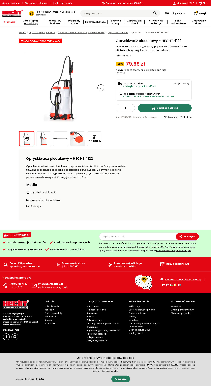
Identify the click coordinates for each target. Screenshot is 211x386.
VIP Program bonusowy (182, 309)
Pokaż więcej (122, 55)
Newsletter (176, 306)
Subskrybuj (189, 236)
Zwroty (90, 316)
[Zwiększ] (131, 108)
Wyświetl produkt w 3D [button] (44, 192)
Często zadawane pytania (142, 309)
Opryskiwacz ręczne (118, 32)
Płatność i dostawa (96, 309)
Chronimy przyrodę (180, 313)
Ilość (125, 108)
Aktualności (50, 316)
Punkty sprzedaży (62, 3)
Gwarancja (92, 327)
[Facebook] (6, 336)
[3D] (60, 88)
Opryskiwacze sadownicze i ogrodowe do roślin (81, 32)
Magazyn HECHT (185, 3)
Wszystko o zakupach (36, 3)
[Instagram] (14, 336)
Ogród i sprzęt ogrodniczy (42, 32)
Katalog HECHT (136, 333)
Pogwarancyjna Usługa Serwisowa (103, 330)
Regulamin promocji (97, 333)
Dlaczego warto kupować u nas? (103, 323)
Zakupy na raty (94, 320)
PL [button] (204, 3)
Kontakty (49, 309)
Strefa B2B (50, 323)
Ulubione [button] (187, 117)
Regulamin (92, 313)
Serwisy (132, 316)
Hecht (22, 32)
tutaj (41, 379)
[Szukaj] (155, 13)
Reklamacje (134, 306)
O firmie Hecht (52, 306)
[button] (100, 87)
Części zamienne (11, 3)
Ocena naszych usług (139, 329)
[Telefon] (5, 285)
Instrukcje (133, 320)
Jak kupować (93, 306)
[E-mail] (34, 285)
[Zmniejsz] (120, 108)
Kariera (48, 320)
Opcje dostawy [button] (181, 83)
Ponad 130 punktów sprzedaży (183, 279)
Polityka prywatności (97, 340)
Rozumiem (120, 379)
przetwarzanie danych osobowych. (173, 250)
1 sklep (141, 93)
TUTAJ (150, 365)
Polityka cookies (95, 337)
